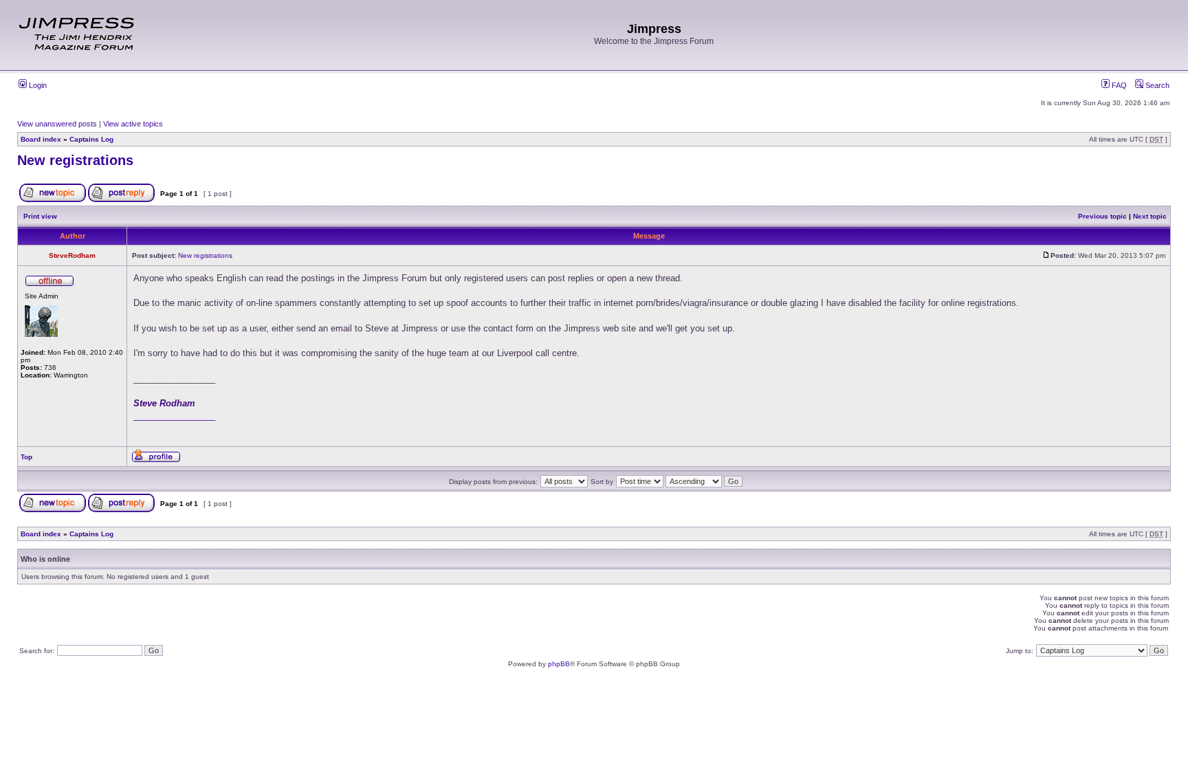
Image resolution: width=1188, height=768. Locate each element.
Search (1156, 85)
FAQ (1118, 85)
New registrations (75, 160)
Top (26, 457)
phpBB (559, 664)
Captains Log (91, 139)
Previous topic (1102, 216)
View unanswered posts (57, 124)
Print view (40, 216)
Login (37, 85)
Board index (41, 139)
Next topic (1150, 216)
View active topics (133, 124)
